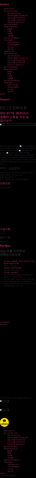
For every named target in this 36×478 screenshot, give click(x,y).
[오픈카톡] (18, 226)
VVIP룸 (9, 33)
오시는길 (10, 47)
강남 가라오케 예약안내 (11, 38)
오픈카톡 (5, 229)
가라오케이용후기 (13, 45)
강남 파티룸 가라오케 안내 (16, 20)
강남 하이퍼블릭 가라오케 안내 (17, 15)
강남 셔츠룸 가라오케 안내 (16, 18)
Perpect (5, 99)
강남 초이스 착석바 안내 (15, 22)
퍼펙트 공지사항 (12, 42)
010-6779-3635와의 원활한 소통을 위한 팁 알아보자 (14, 116)
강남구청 (10, 49)
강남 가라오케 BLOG (10, 24)
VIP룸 (9, 31)
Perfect (4, 4)
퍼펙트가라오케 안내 (10, 27)
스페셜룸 (10, 36)
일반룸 (9, 29)
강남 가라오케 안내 (13, 13)
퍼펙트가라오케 (9, 9)
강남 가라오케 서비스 (11, 11)
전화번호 (5, 183)
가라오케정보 (8, 40)
